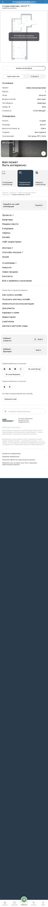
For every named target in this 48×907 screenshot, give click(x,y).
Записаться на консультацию (18, 303)
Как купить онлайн (12, 295)
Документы (8, 308)
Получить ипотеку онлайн (16, 299)
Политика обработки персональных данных (18, 460)
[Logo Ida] (8, 420)
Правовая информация (10, 456)
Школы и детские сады (15, 326)
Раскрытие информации (11, 453)
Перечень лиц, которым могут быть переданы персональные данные (19, 464)
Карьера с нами (10, 312)
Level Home (8, 321)
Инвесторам (9, 317)
